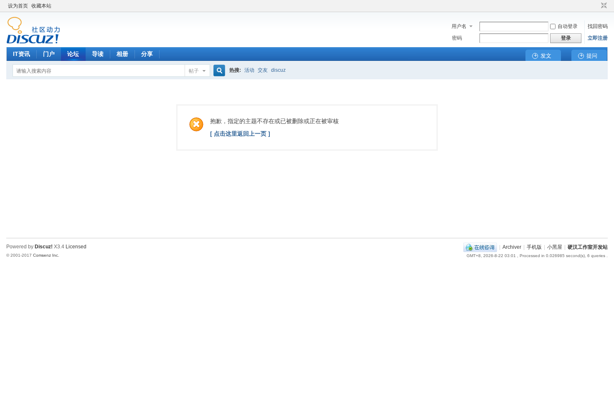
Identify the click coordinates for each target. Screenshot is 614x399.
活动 (249, 70)
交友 (263, 70)
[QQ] (480, 247)
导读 (98, 54)
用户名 (459, 26)
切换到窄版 (603, 6)
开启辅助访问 (596, 6)
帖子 (194, 71)
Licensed (76, 247)
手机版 (534, 247)
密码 (457, 38)
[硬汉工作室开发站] (33, 42)
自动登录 (568, 26)
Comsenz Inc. (46, 255)
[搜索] (218, 71)
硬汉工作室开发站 (588, 247)
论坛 (73, 54)
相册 (122, 54)
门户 (49, 54)
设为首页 (18, 6)
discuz (278, 70)
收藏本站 (41, 6)
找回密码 (598, 26)
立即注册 (598, 38)
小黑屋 (554, 247)
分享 (147, 54)
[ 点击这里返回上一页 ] (240, 133)
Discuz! (44, 247)
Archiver (511, 247)
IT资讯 (21, 54)
